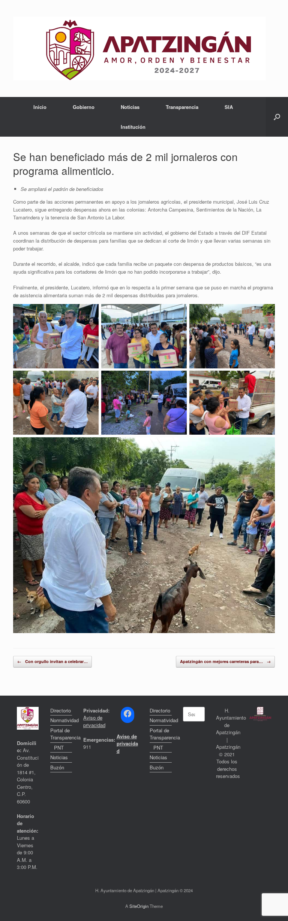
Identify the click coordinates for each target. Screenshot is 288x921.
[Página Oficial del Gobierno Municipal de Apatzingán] (139, 48)
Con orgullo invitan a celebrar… (52, 661)
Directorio (60, 710)
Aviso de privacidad (94, 721)
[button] (277, 117)
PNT (59, 747)
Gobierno (83, 106)
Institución (133, 126)
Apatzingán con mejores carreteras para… (225, 661)
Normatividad (61, 720)
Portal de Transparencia (61, 734)
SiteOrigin (138, 906)
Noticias (130, 106)
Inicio (39, 106)
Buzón (57, 767)
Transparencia (182, 106)
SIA (229, 106)
